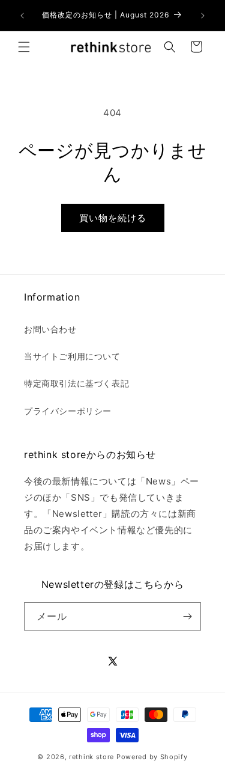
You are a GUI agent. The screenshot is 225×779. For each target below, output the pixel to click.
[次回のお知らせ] (203, 15)
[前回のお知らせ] (22, 15)
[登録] (187, 616)
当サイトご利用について (72, 356)
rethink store (91, 757)
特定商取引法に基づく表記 (76, 383)
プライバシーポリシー (68, 411)
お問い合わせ (50, 329)
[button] (24, 47)
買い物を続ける (112, 218)
